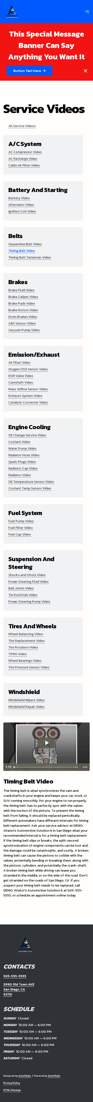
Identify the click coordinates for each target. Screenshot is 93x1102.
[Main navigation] (87, 11)
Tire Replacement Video (26, 640)
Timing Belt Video (21, 250)
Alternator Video (21, 204)
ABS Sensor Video (22, 323)
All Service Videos (22, 125)
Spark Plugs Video (22, 461)
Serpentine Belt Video (25, 244)
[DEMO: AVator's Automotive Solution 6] (11, 11)
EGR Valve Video (20, 375)
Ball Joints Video (21, 588)
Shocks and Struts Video (27, 574)
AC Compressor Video (25, 152)
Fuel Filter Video (20, 527)
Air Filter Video (19, 362)
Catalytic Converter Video (28, 402)
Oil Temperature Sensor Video (31, 481)
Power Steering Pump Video (29, 601)
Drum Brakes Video (22, 316)
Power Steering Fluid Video (28, 581)
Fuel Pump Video (21, 521)
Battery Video (19, 198)
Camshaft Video (20, 382)
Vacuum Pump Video (24, 330)
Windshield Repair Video (26, 706)
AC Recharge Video (22, 158)
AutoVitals (24, 1076)
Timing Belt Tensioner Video (29, 257)
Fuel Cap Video (19, 534)
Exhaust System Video (25, 395)
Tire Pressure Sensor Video (28, 667)
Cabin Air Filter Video (24, 165)
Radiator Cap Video (23, 468)
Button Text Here (27, 70)
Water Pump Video (22, 448)
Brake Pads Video (21, 303)
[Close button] (85, 71)
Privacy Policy (11, 1083)
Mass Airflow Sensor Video (28, 389)
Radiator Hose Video (24, 455)
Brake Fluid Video (21, 290)
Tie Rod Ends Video (22, 594)
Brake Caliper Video (23, 296)
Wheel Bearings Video (24, 660)
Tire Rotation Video (23, 647)
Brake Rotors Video (23, 310)
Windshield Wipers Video (26, 700)
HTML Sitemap (12, 1090)
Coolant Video (19, 441)
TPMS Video (17, 654)
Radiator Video (19, 475)
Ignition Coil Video (22, 211)
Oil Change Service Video (27, 435)
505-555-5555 (14, 976)
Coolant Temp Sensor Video (29, 488)
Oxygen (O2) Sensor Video (28, 369)
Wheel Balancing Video (25, 634)
